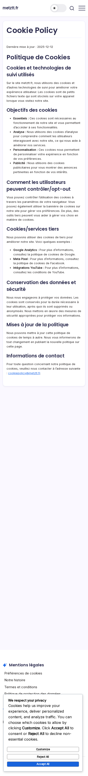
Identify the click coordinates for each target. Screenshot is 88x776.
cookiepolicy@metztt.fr (24, 373)
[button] (58, 8)
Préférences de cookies (23, 673)
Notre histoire (14, 680)
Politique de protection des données (32, 694)
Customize (43, 749)
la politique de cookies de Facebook (38, 263)
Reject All (43, 756)
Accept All (43, 764)
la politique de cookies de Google (51, 254)
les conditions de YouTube (46, 272)
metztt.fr (10, 7)
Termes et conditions (20, 687)
